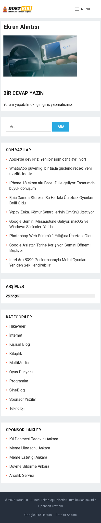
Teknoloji (17, 408)
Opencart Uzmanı (50, 506)
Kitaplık (15, 353)
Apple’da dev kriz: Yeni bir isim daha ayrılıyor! (47, 159)
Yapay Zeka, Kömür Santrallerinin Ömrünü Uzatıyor (51, 212)
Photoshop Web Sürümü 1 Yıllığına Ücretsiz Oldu (50, 236)
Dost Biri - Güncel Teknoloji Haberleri (41, 500)
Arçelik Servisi (21, 475)
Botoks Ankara (66, 515)
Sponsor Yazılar (22, 399)
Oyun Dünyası (21, 372)
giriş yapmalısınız (57, 104)
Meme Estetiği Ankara (28, 457)
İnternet (15, 335)
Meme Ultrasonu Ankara (29, 448)
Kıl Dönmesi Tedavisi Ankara (33, 439)
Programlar (18, 381)
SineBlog (17, 390)
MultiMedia (19, 362)
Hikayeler (17, 326)
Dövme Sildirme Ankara (29, 466)
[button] (82, 9)
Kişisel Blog (19, 344)
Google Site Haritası (38, 515)
